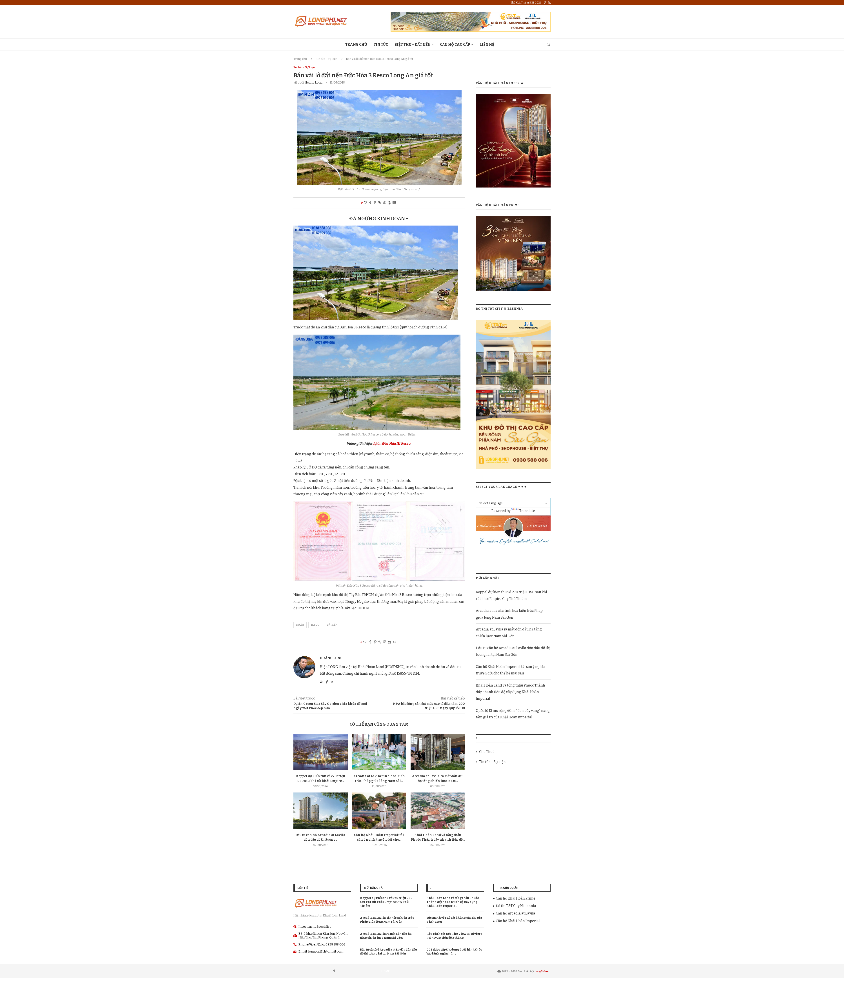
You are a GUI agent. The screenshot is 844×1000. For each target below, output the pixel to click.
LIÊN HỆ (487, 44)
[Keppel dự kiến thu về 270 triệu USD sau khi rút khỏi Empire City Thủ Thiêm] (320, 752)
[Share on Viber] (384, 203)
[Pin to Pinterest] (375, 203)
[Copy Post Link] (379, 203)
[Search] (548, 45)
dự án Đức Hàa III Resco (392, 443)
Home (385, 971)
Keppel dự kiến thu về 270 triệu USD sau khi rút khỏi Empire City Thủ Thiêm (386, 901)
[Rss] (549, 2)
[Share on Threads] (389, 203)
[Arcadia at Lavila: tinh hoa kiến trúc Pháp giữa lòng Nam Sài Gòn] (379, 752)
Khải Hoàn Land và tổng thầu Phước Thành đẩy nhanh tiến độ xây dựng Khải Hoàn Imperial (510, 692)
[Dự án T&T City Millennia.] (513, 323)
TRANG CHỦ (356, 44)
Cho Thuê (487, 752)
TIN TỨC (381, 44)
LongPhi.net (542, 971)
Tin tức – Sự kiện (492, 762)
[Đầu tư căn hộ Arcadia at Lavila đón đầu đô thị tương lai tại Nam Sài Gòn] (320, 810)
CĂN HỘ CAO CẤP (455, 44)
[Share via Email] (394, 203)
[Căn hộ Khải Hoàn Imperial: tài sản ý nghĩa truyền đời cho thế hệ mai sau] (379, 810)
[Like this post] (365, 203)
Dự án (300, 624)
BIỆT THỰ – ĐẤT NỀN (413, 44)
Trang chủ (300, 58)
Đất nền (332, 624)
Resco (315, 624)
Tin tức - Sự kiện (326, 58)
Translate (527, 511)
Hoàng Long (313, 82)
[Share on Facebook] (370, 203)
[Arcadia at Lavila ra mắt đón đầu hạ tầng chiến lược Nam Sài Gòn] (438, 752)
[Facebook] (545, 2)
